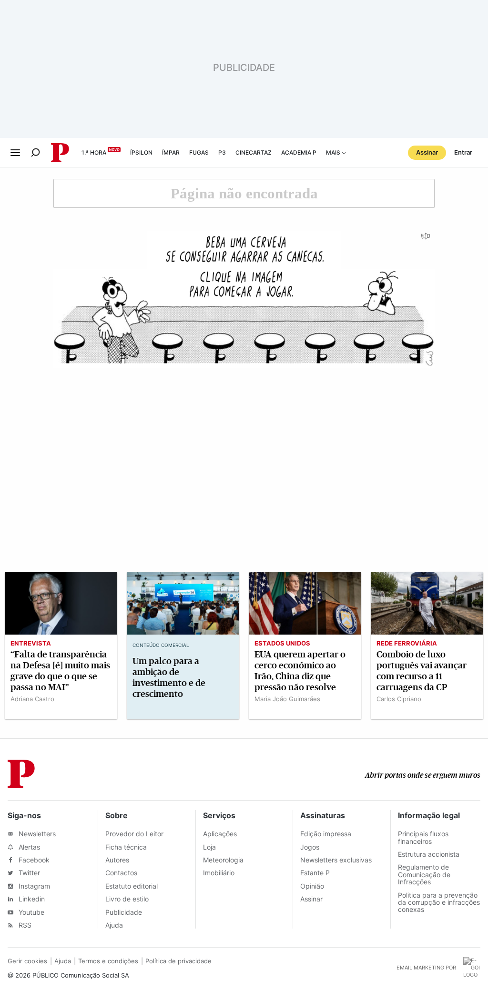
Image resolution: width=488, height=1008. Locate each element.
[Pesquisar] (35, 152)
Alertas (28, 847)
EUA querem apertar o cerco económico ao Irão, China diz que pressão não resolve (300, 670)
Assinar (427, 152)
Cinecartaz (253, 152)
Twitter (28, 873)
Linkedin (31, 899)
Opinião (312, 886)
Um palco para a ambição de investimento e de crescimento (168, 677)
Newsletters (36, 834)
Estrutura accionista (428, 854)
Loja (209, 847)
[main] (244, 452)
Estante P (315, 873)
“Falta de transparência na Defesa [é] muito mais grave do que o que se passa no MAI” (60, 670)
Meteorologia (223, 860)
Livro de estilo (127, 899)
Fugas (199, 152)
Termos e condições (108, 961)
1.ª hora (93, 152)
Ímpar (171, 152)
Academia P (298, 152)
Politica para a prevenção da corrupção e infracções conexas (439, 902)
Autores (117, 860)
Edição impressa (325, 834)
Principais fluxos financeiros (423, 837)
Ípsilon (141, 152)
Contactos (121, 873)
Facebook (33, 860)
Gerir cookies (27, 961)
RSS (24, 925)
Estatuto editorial (131, 886)
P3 (222, 152)
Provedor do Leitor (134, 834)
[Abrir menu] (15, 152)
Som (426, 239)
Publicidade (123, 912)
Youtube (30, 912)
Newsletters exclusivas (336, 860)
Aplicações (220, 834)
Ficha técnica (126, 847)
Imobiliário (218, 873)
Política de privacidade (178, 961)
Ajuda (114, 925)
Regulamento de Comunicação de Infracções (424, 874)
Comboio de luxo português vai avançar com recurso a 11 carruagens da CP (421, 670)
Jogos (309, 847)
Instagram (33, 886)
